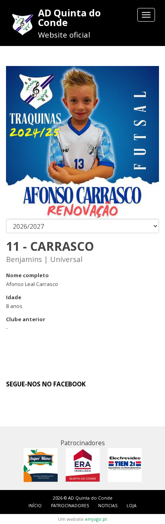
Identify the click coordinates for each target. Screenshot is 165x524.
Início (35, 505)
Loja (132, 505)
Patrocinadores (70, 505)
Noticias (107, 505)
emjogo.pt (96, 519)
